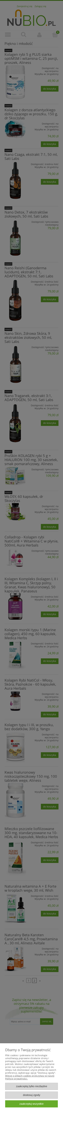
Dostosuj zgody (31, 1094)
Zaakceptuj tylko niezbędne (31, 1086)
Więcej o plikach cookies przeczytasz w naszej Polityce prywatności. (29, 1077)
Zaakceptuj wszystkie (31, 1103)
